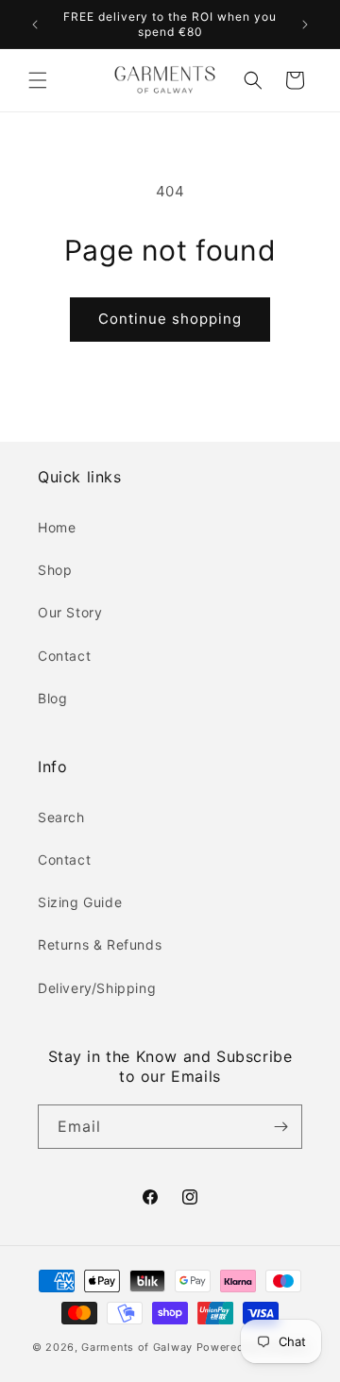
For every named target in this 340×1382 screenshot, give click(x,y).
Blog (52, 698)
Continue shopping (170, 319)
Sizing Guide (80, 902)
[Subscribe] (280, 1126)
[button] (38, 80)
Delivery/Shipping (97, 988)
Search (61, 817)
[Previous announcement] (35, 24)
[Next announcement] (305, 24)
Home (57, 527)
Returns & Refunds (100, 944)
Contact (64, 656)
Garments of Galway (137, 1347)
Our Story (70, 612)
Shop (55, 570)
